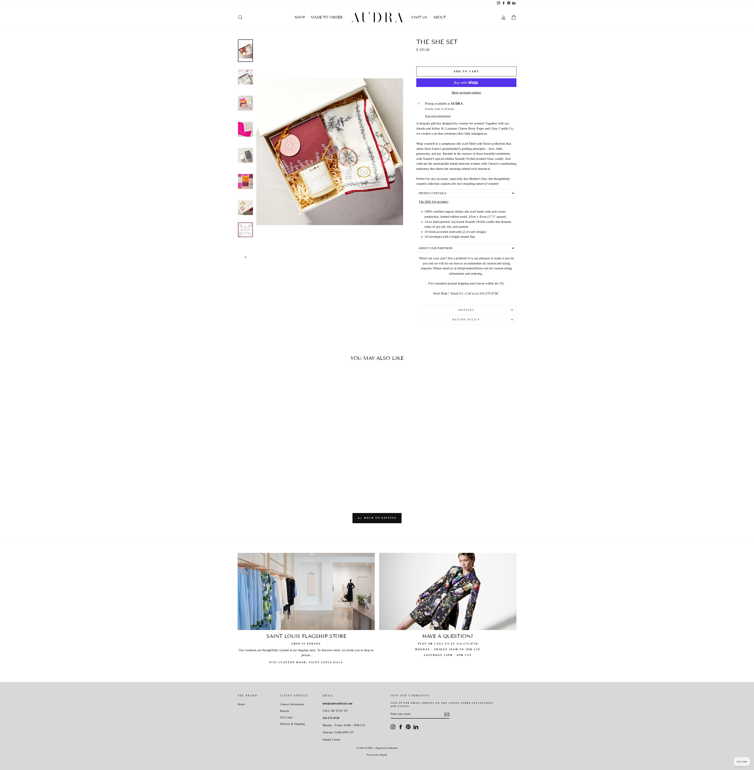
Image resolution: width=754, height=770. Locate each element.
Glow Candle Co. (502, 128)
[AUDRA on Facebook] (400, 726)
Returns (284, 711)
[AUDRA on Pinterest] (408, 726)
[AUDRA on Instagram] (393, 726)
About (439, 17)
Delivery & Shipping (292, 723)
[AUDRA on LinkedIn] (416, 726)
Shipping (466, 310)
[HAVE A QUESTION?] (447, 591)
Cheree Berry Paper (471, 128)
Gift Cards (286, 717)
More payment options (466, 92)
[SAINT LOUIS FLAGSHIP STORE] (306, 591)
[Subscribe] (446, 714)
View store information (438, 116)
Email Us (457, 293)
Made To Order (327, 17)
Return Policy (466, 319)
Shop (300, 17)
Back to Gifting (380, 518)
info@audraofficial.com (473, 268)
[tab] (466, 193)
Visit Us (419, 17)
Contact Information (292, 704)
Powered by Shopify (377, 755)
